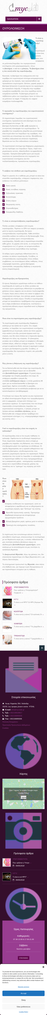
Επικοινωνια (23, 958)
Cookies (5, 728)
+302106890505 (15, 716)
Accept (23, 993)
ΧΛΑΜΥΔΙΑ (18, 624)
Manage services (23, 987)
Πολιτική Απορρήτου (10, 722)
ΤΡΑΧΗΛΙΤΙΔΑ (19, 636)
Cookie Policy (23, 1012)
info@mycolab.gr (17, 710)
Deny (23, 1000)
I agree (23, 797)
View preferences (23, 1007)
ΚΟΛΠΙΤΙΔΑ (18, 611)
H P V (16, 599)
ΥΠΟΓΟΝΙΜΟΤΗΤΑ (21, 587)
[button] (43, 967)
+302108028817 (16, 713)
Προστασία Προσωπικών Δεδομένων (16, 725)
